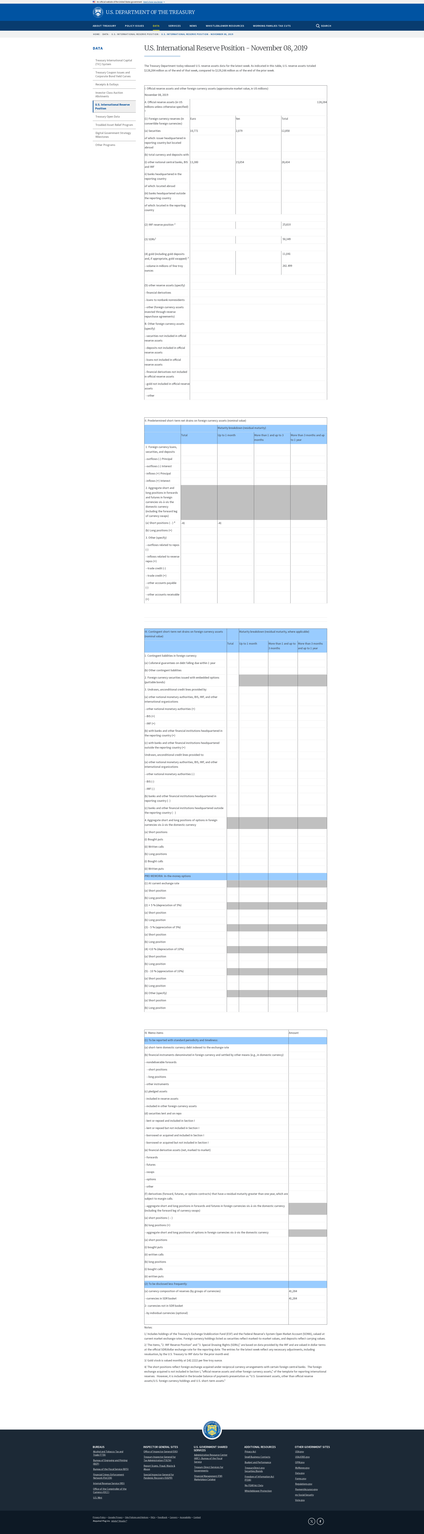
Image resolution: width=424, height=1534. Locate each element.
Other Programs (105, 145)
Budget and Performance (258, 1462)
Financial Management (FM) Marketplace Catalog (208, 1477)
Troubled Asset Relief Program (114, 125)
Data (156, 25)
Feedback (162, 1517)
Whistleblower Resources (225, 25)
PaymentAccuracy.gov (306, 1489)
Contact (197, 1517)
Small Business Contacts (257, 1456)
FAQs (153, 1517)
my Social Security (304, 1494)
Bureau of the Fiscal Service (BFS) (111, 1469)
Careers (173, 1517)
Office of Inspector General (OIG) (161, 1451)
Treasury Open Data (107, 116)
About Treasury (104, 25)
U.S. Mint (97, 1497)
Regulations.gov (303, 1483)
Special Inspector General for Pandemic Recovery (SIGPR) (159, 1476)
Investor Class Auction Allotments (109, 94)
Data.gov (300, 1473)
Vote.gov (300, 1500)
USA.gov (299, 1451)
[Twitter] (311, 1521)
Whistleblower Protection (258, 1490)
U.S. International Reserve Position (135, 34)
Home (96, 34)
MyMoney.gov (302, 1467)
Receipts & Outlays (107, 84)
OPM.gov (300, 1462)
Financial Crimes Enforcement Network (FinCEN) (108, 1476)
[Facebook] (320, 1521)
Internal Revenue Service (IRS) (109, 1483)
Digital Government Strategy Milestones (113, 135)
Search (326, 25)
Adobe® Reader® (119, 1520)
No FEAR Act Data (254, 1485)
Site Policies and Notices (136, 1517)
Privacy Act (250, 1451)
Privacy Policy (99, 1517)
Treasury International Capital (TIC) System (113, 62)
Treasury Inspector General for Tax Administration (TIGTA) (160, 1458)
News (193, 25)
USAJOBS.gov (302, 1456)
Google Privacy (115, 1517)
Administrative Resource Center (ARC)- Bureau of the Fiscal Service (210, 1458)
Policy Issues (134, 25)
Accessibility (185, 1517)
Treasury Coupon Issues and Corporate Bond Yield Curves (113, 74)
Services (174, 25)
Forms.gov (300, 1478)
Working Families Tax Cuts (272, 25)
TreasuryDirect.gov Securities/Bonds (255, 1469)
